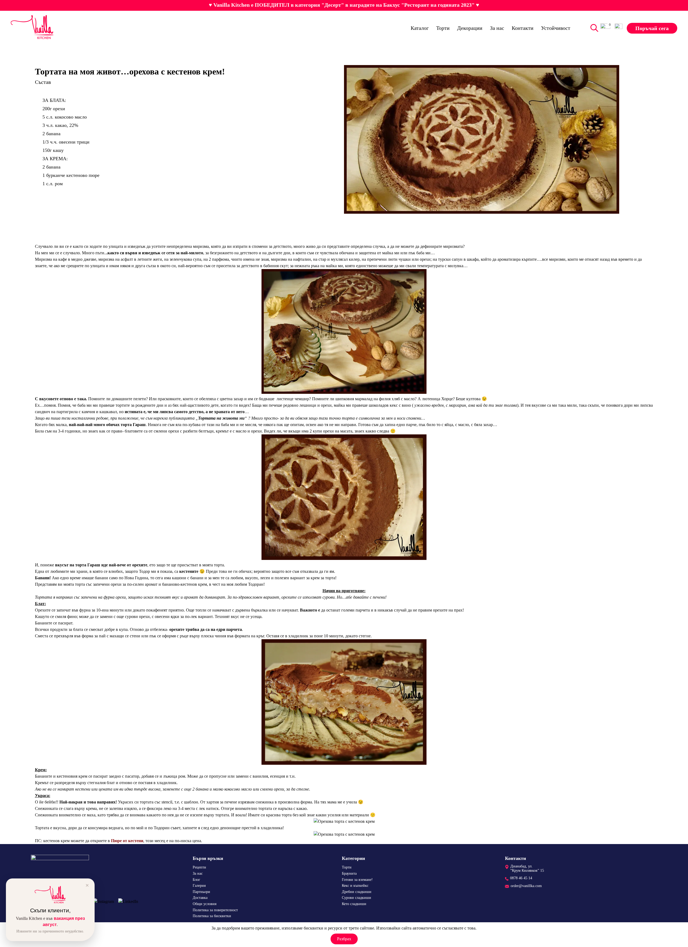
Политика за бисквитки (212, 916)
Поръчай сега (652, 28)
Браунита (349, 873)
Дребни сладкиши (356, 892)
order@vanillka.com (526, 886)
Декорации (469, 28)
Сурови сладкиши (356, 898)
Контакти (522, 28)
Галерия (199, 886)
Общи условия (204, 904)
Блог (196, 880)
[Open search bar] (593, 28)
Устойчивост (555, 28)
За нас (497, 28)
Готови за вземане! (357, 880)
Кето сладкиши (354, 904)
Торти (443, 28)
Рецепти (199, 867)
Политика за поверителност (215, 910)
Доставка (200, 898)
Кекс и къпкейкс (355, 886)
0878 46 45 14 (521, 878)
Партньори (201, 892)
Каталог (420, 28)
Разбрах (344, 939)
